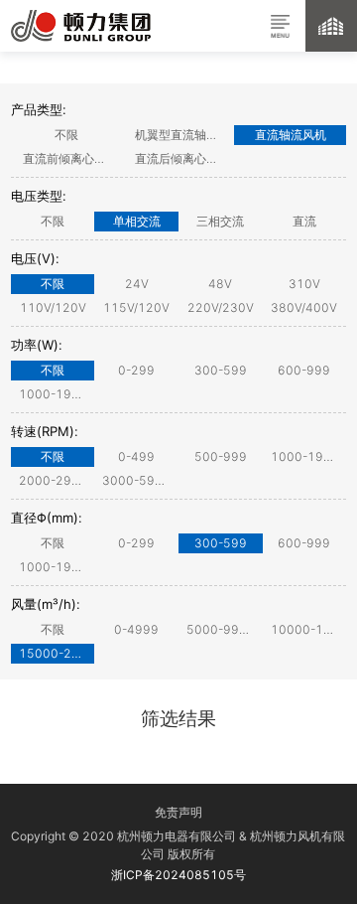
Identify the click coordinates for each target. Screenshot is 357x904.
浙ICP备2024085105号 (178, 874)
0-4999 (136, 629)
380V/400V (304, 307)
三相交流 (220, 221)
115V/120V (136, 307)
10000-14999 (309, 629)
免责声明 (178, 812)
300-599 (220, 370)
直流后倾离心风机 (182, 158)
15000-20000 (57, 653)
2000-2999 (53, 480)
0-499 (136, 456)
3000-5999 (136, 480)
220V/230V (220, 307)
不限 (66, 134)
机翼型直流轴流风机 (185, 134)
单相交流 (137, 221)
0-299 (136, 370)
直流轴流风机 (290, 134)
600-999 (304, 370)
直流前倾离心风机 (70, 158)
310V (304, 283)
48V (220, 283)
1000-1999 (53, 393)
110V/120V (53, 307)
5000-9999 (220, 629)
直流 (304, 221)
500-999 (220, 456)
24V (137, 283)
